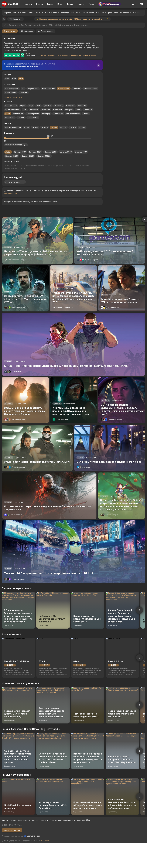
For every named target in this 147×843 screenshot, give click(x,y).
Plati (38, 106)
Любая (8, 152)
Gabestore (88, 110)
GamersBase (18, 114)
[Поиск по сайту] (133, 4)
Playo (31, 106)
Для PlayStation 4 (28, 25)
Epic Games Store (12, 110)
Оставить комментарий (16, 260)
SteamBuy (59, 106)
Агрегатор (13, 25)
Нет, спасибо (84, 25)
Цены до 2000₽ (43, 156)
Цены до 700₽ (81, 152)
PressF (86, 114)
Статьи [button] (39, 4)
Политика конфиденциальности (62, 820)
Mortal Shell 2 (27, 13)
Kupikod (21, 118)
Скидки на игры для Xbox (14, 168)
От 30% (54, 127)
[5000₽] (48, 138)
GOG (24, 110)
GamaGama (9, 118)
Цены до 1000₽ (11, 156)
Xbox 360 (23, 92)
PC (23, 89)
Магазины (28, 31)
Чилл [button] (91, 4)
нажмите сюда (10, 193)
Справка (5, 820)
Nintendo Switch (90, 89)
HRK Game (45, 110)
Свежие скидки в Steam (34, 166)
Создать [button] (16, 19)
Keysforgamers (33, 114)
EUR (7, 79)
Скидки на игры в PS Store (78, 166)
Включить (45, 841)
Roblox (139, 13)
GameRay (47, 106)
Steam (22, 106)
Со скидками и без (13, 127)
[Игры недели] (141, 12)
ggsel (7, 114)
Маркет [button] (81, 4)
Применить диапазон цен (16, 145)
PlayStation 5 (33, 89)
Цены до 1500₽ (27, 156)
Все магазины (11, 106)
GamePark (70, 106)
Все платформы (11, 89)
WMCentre (34, 110)
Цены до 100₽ (20, 152)
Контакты (44, 820)
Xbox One (76, 89)
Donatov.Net (33, 118)
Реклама (13, 820)
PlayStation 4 (63, 89)
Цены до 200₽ (35, 152)
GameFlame (58, 114)
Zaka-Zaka (82, 106)
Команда (26, 820)
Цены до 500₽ (66, 152)
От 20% (45, 127)
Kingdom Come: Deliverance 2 (118, 13)
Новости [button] (28, 4)
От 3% (26, 127)
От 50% (63, 127)
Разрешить (66, 25)
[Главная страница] (10, 4)
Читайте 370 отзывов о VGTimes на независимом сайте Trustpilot (67, 56)
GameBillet (57, 110)
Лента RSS (81, 820)
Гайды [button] (50, 4)
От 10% (35, 127)
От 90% (82, 127)
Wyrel (78, 110)
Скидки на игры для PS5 (55, 166)
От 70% (73, 127)
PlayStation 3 (10, 92)
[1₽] (5, 138)
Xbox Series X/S (48, 89)
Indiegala (69, 110)
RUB (21, 79)
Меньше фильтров (12, 97)
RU (89, 820)
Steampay (46, 114)
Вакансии (36, 820)
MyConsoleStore (73, 114)
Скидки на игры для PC (13, 166)
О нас (20, 820)
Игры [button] (59, 4)
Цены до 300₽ (50, 152)
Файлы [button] (70, 4)
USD (14, 79)
